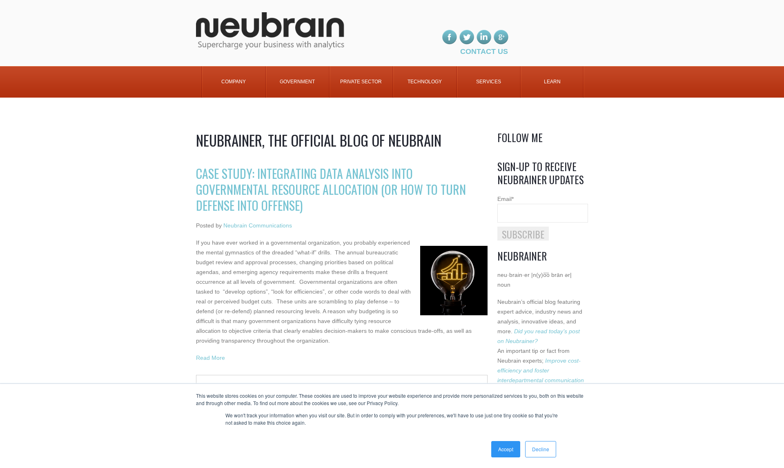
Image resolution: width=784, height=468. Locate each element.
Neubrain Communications (257, 225)
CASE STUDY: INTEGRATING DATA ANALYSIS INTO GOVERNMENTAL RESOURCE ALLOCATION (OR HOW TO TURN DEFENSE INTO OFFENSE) (331, 189)
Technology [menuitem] (425, 82)
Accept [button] (505, 449)
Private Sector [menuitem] (361, 82)
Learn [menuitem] (552, 82)
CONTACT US (484, 51)
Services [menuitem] (488, 82)
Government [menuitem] (297, 82)
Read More (210, 357)
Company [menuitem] (233, 82)
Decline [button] (540, 449)
